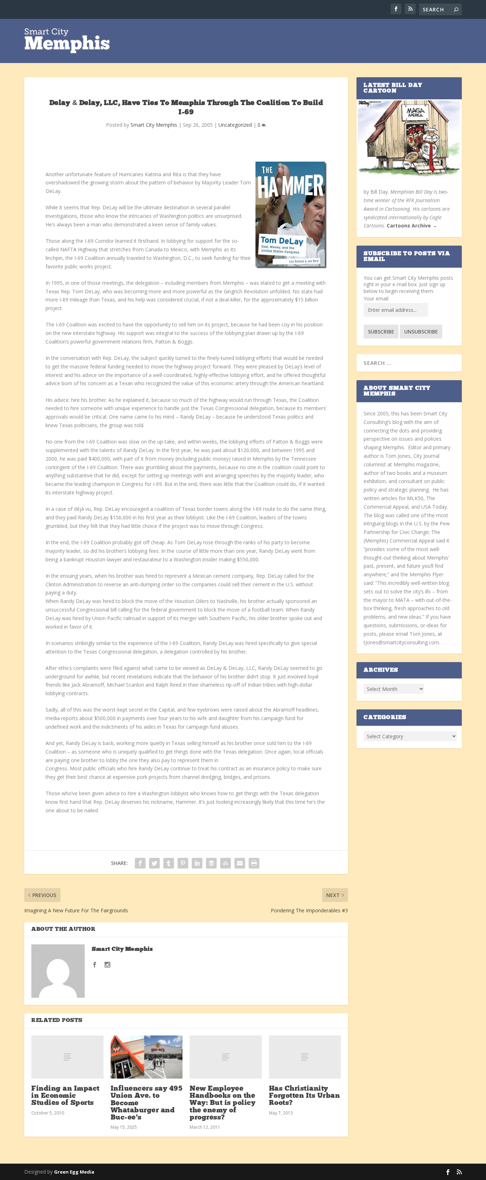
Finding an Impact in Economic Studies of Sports (65, 1096)
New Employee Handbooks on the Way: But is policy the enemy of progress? (222, 1103)
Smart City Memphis (154, 124)
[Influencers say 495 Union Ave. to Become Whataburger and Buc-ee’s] (147, 1057)
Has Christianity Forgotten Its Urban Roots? (304, 1096)
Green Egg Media (74, 1172)
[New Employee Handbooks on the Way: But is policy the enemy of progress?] (226, 1057)
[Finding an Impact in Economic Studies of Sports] (67, 1057)
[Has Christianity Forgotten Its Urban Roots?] (305, 1057)
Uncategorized (235, 124)
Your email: (376, 298)
